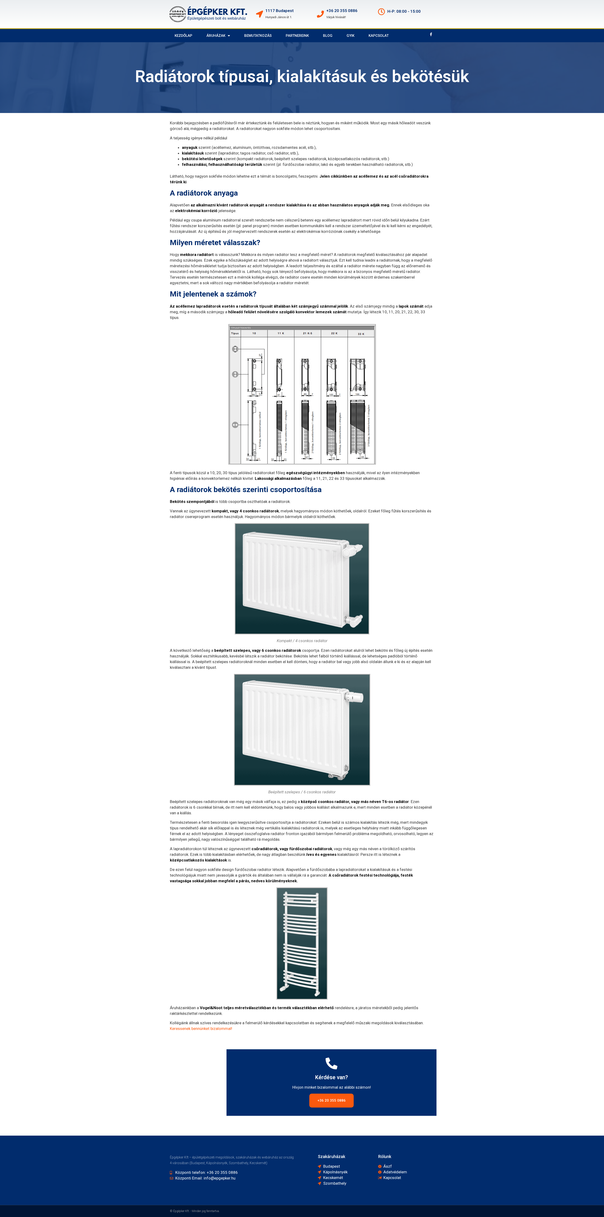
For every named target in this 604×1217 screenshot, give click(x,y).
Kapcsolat (379, 35)
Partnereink (297, 35)
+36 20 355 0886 (341, 10)
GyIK (350, 35)
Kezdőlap (183, 35)
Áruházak (215, 35)
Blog (327, 35)
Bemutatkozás (258, 35)
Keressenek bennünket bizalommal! (201, 1028)
